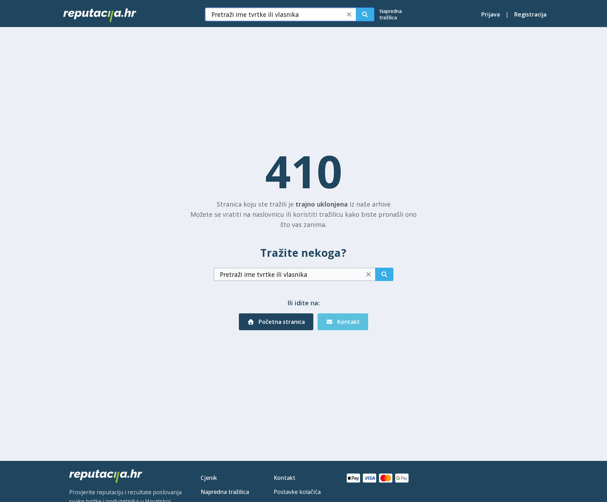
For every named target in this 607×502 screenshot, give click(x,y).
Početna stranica (281, 322)
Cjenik (209, 478)
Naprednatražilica (390, 14)
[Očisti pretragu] (349, 14)
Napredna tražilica (225, 492)
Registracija (530, 14)
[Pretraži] (365, 14)
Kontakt (348, 322)
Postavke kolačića (297, 492)
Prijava (490, 14)
